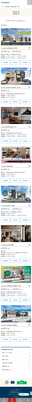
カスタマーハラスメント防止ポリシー (16, 394)
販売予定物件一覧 (6, 369)
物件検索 (8, 6)
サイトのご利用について (16, 389)
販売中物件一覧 (5, 366)
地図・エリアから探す (7, 352)
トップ (2, 6)
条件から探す (5, 356)
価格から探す (5, 359)
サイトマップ (16, 396)
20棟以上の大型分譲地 (7, 363)
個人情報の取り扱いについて (16, 392)
